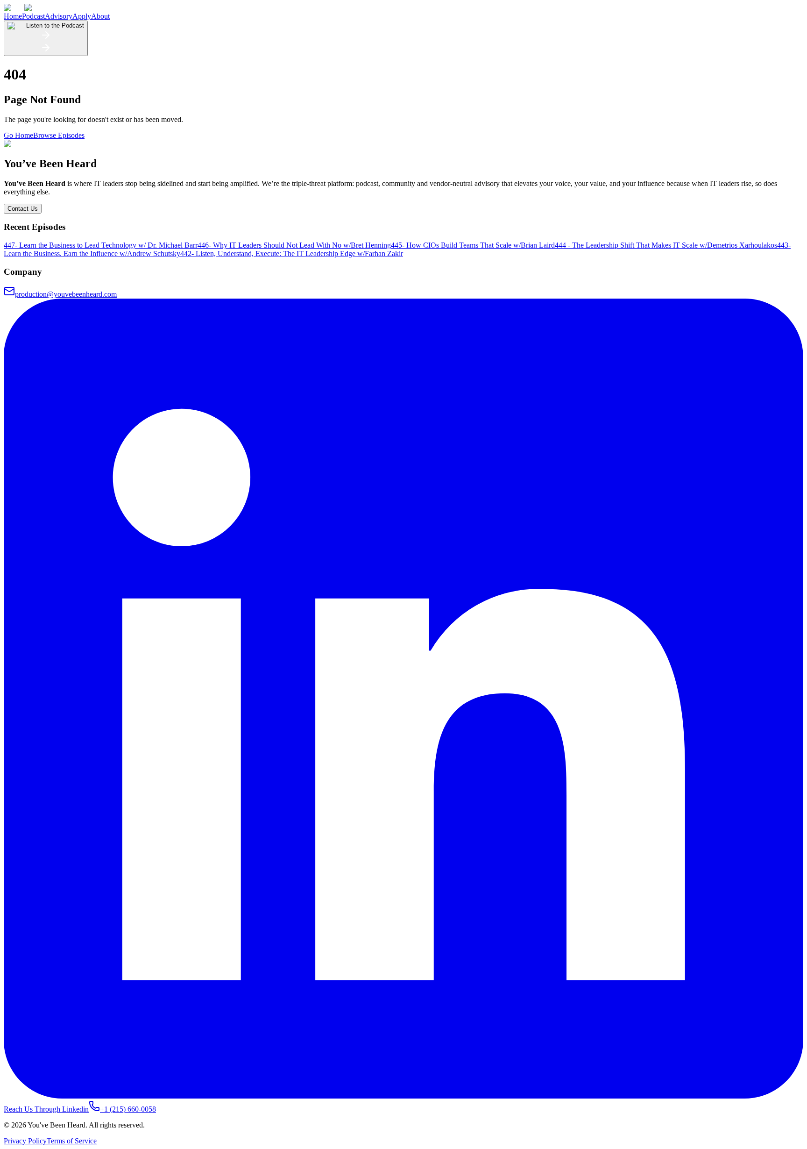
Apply (81, 16)
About (100, 16)
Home (13, 16)
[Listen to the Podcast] (46, 51)
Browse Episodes (59, 135)
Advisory (58, 16)
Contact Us (22, 208)
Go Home (18, 135)
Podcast (33, 16)
